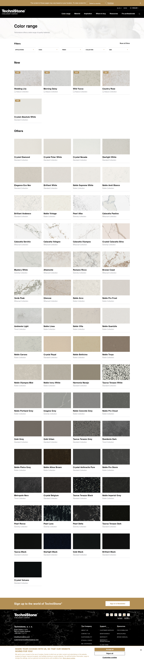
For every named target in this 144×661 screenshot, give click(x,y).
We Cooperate (86, 643)
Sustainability (86, 637)
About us (84, 630)
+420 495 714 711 (20, 633)
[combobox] (96, 3)
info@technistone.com (22, 637)
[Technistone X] (128, 614)
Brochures (121, 633)
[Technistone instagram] (111, 614)
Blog (118, 8)
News (125, 8)
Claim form (104, 644)
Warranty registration (105, 640)
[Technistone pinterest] (120, 614)
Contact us (85, 633)
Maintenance (105, 633)
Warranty (103, 637)
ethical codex (86, 640)
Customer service (107, 630)
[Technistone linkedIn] (107, 614)
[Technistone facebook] (115, 614)
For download (122, 630)
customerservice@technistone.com (26, 640)
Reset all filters (125, 43)
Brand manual (122, 637)
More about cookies (69, 658)
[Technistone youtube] (124, 614)
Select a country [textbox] (95, 3)
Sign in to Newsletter (117, 603)
